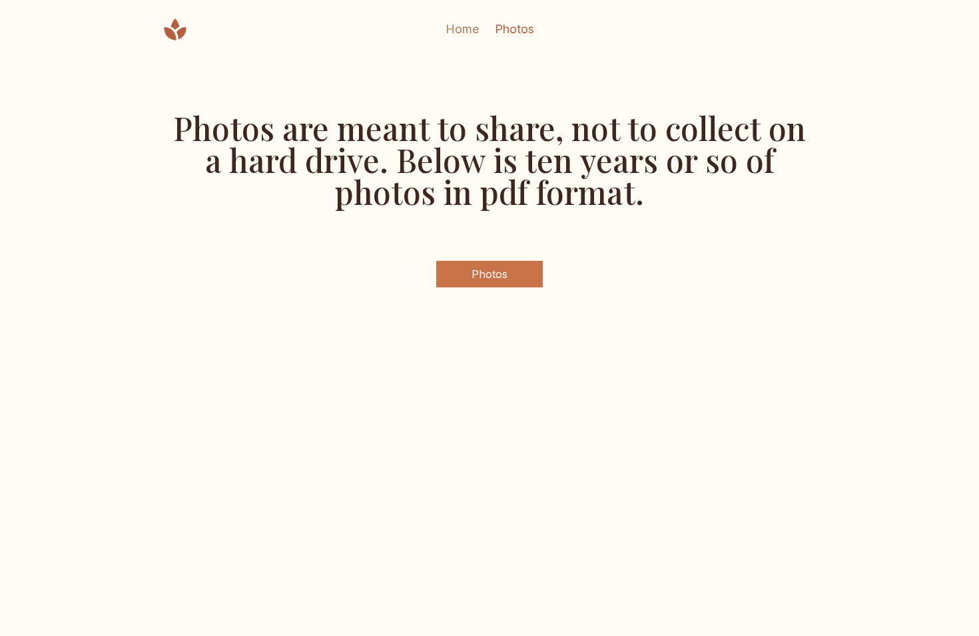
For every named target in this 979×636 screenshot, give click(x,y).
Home (462, 29)
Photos (514, 29)
